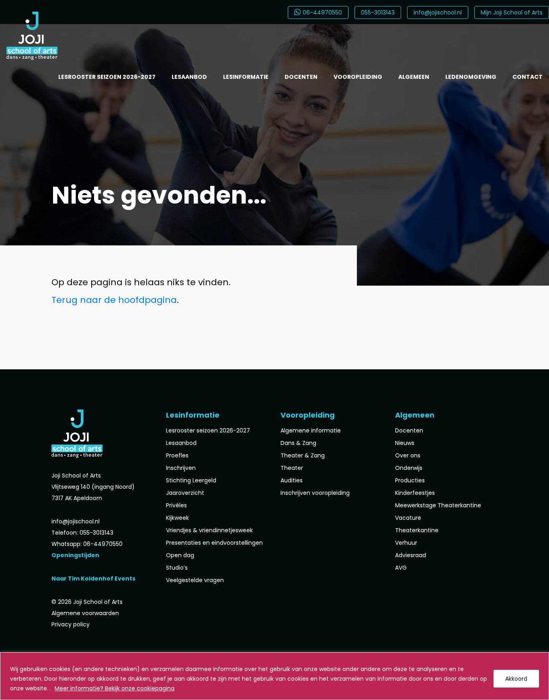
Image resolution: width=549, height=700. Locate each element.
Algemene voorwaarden (85, 613)
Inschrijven (181, 468)
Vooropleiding (358, 77)
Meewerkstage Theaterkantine (438, 505)
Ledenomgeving (470, 77)
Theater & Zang (303, 455)
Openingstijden (75, 555)
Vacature (408, 518)
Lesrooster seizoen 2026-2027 (107, 77)
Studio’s (177, 568)
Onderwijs (408, 468)
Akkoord (516, 679)
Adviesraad (410, 555)
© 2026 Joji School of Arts (87, 602)
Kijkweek (177, 518)
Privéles (176, 505)
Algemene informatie (311, 430)
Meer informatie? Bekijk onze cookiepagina (114, 688)
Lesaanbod (189, 77)
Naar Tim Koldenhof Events (93, 578)
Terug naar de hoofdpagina (114, 300)
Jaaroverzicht (185, 493)
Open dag (180, 555)
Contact (527, 77)
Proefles (177, 455)
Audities (292, 480)
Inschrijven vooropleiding (315, 493)
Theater (292, 468)
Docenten (301, 77)
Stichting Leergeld (191, 480)
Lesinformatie (245, 77)
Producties (410, 480)
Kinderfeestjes (415, 493)
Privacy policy (70, 624)
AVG (401, 568)
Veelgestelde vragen (195, 580)
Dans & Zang (298, 443)
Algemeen (413, 77)
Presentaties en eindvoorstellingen (214, 543)
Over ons (407, 455)
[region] (274, 676)
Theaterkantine (416, 530)
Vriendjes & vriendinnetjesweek (209, 530)
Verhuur (406, 543)
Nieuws (404, 443)
